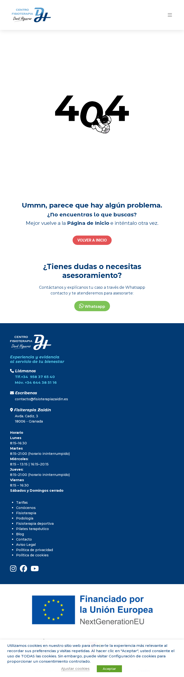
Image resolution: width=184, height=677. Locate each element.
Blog (20, 534)
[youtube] (35, 568)
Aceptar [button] (109, 669)
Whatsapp (94, 306)
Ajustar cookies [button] (75, 668)
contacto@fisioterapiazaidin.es (41, 399)
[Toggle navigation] (170, 15)
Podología (24, 518)
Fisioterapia (26, 513)
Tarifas (22, 502)
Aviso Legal (26, 544)
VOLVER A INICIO (92, 240)
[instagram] (13, 568)
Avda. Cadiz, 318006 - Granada (29, 418)
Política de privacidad (34, 550)
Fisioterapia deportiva (35, 523)
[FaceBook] (23, 568)
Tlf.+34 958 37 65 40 (35, 376)
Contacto (24, 539)
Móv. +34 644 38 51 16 (36, 382)
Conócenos (26, 508)
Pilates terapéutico (32, 529)
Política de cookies (32, 555)
